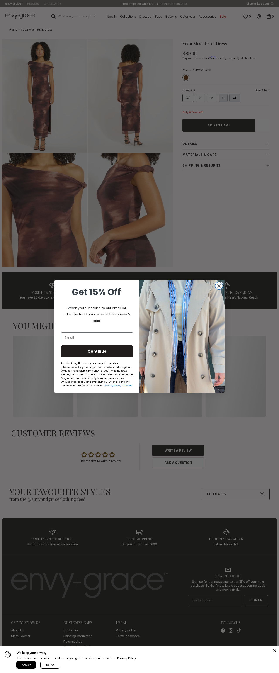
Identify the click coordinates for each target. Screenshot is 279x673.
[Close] (274, 651)
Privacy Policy (126, 658)
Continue (97, 351)
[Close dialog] (219, 286)
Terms (128, 385)
